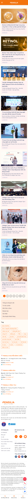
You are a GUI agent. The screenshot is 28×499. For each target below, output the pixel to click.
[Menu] (2, 2)
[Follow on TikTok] (25, 456)
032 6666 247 (10, 377)
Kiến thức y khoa (7, 308)
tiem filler (17, 339)
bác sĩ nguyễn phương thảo (9, 328)
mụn (25, 334)
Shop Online (4, 443)
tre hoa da (14, 342)
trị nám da (19, 344)
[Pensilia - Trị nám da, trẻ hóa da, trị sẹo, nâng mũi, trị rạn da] (14, 2)
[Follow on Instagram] (16, 456)
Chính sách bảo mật (5, 448)
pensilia (12, 336)
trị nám (11, 344)
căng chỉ (4, 334)
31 (20, 296)
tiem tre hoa (5, 342)
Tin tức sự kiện (6, 305)
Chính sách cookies (5, 450)
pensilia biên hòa (21, 336)
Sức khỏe (5, 313)
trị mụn (4, 344)
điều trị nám (5, 347)
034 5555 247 (10, 392)
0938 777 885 (10, 362)
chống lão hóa (16, 331)
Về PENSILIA (4, 432)
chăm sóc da (5, 331)
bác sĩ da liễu (5, 326)
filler (19, 334)
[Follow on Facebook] (22, 456)
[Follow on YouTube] (19, 456)
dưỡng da (12, 334)
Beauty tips (6, 311)
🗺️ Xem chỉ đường (6, 364)
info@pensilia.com (22, 451)
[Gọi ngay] (25, 483)
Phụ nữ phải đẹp (5, 439)
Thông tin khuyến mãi (8, 303)
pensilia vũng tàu (6, 339)
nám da (4, 336)
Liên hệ (2, 446)
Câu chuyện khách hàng (9, 316)
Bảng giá (3, 434)
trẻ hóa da (23, 342)
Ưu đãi (2, 437)
